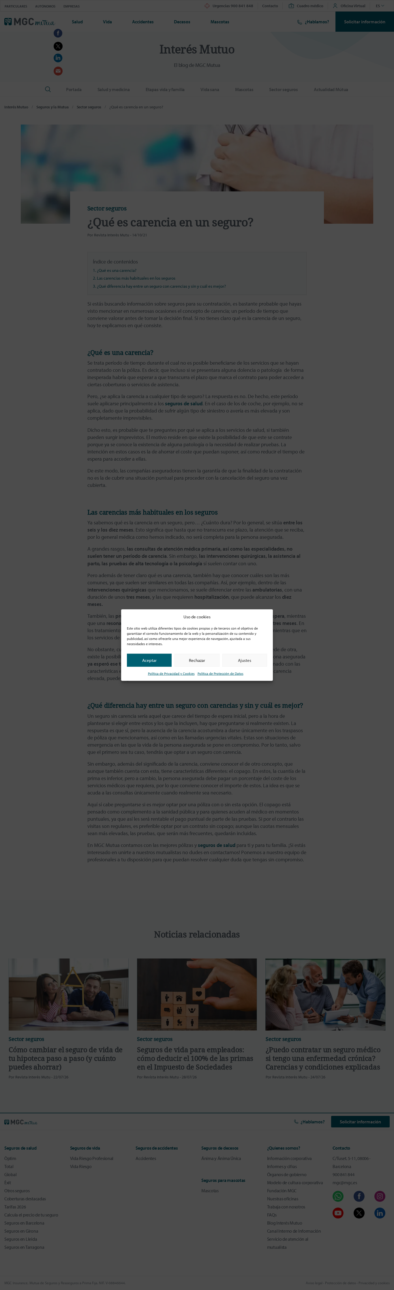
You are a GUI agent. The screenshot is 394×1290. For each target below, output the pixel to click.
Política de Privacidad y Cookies (171, 673)
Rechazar (197, 660)
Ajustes (244, 660)
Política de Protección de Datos (220, 673)
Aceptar (149, 660)
